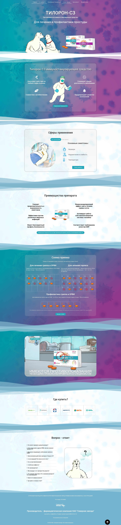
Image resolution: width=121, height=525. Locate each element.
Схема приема (66, 2)
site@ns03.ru (53, 514)
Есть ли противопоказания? (34, 462)
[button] (60, 106)
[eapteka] (43, 410)
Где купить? (76, 2)
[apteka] (54, 410)
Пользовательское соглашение (60, 517)
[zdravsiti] (66, 410)
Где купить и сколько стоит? (35, 480)
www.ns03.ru (47, 514)
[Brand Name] (89, 410)
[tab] (41, 445)
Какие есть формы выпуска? (35, 477)
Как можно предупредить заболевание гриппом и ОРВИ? (39, 452)
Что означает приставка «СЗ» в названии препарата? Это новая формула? (40, 474)
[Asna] (31, 410)
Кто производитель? (33, 468)
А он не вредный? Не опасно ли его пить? (38, 459)
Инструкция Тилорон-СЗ (54, 2)
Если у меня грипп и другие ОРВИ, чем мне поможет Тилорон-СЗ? (40, 448)
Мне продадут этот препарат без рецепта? (38, 470)
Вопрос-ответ (84, 2)
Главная (35, 2)
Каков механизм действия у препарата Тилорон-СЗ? (41, 456)
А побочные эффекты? (33, 465)
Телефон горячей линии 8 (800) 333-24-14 (67, 514)
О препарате (42, 2)
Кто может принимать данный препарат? (38, 445)
